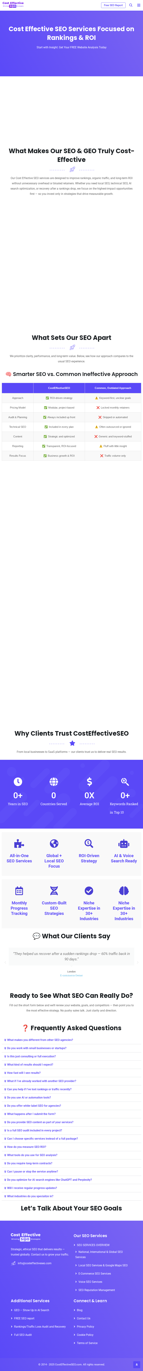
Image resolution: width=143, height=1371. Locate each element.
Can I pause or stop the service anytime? (32, 1171)
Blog (79, 1310)
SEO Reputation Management (96, 1290)
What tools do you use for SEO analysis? (32, 1155)
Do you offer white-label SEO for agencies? (34, 1105)
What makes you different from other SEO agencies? (40, 1040)
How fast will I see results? (24, 1073)
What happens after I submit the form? (31, 1114)
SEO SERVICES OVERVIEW (93, 1245)
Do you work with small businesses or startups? (36, 1048)
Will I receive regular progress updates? (32, 1188)
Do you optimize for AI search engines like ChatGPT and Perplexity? (49, 1179)
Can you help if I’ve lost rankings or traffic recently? (39, 1089)
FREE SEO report (24, 1318)
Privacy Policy (85, 1326)
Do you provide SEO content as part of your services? (40, 1122)
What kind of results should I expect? (30, 1064)
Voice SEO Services (90, 1281)
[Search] (131, 5)
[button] (5, 962)
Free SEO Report (113, 5)
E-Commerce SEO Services (94, 1273)
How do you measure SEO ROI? (26, 1147)
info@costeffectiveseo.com (34, 1263)
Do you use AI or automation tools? (29, 1097)
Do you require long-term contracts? (29, 1163)
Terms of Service (87, 1343)
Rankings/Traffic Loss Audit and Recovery (40, 1326)
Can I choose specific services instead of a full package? (42, 1138)
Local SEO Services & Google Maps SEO (103, 1265)
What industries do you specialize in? (30, 1196)
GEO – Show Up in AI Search (31, 1310)
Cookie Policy (85, 1335)
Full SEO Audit (23, 1335)
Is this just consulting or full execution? (31, 1056)
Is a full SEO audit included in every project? (34, 1130)
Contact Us (83, 1318)
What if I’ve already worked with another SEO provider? (41, 1081)
